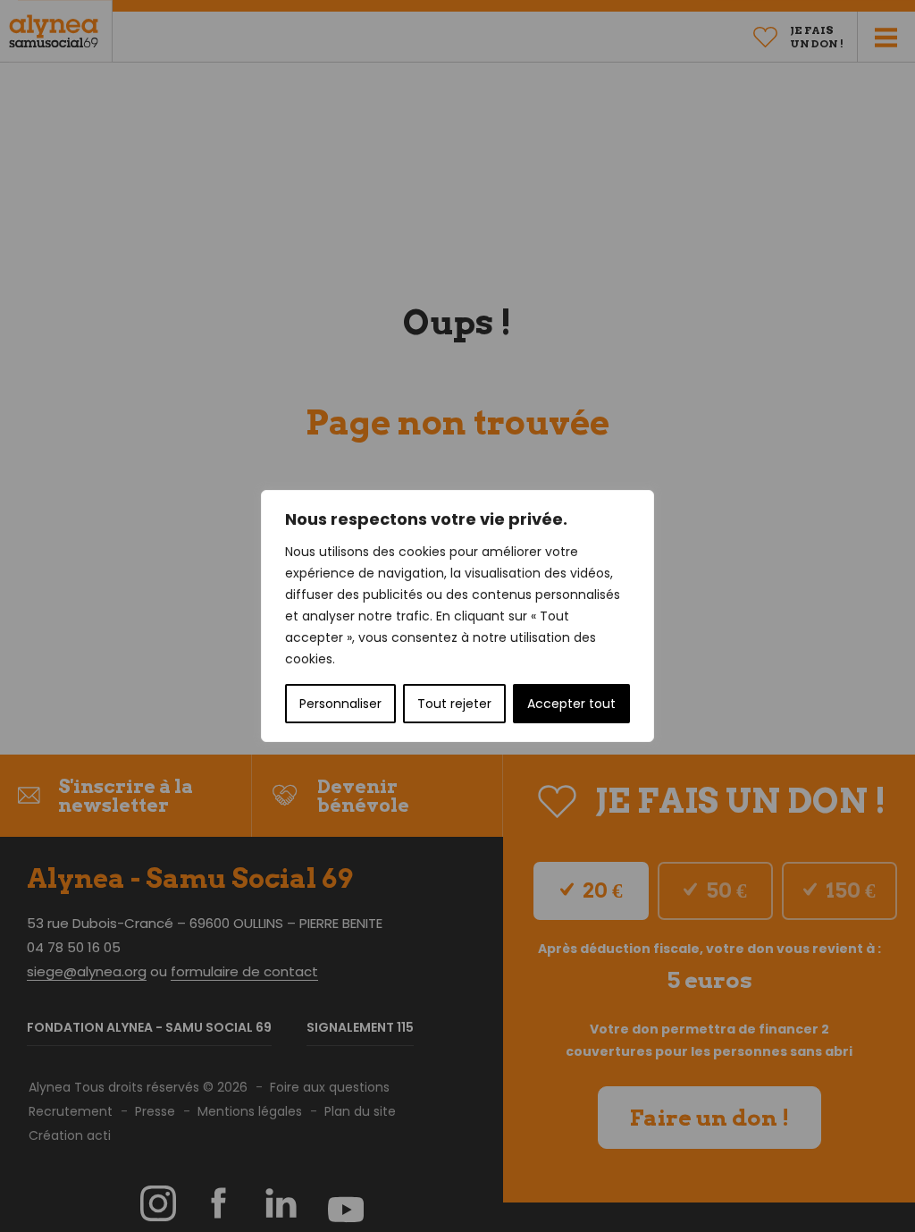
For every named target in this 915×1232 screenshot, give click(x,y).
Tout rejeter (454, 704)
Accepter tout (571, 704)
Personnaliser (340, 704)
